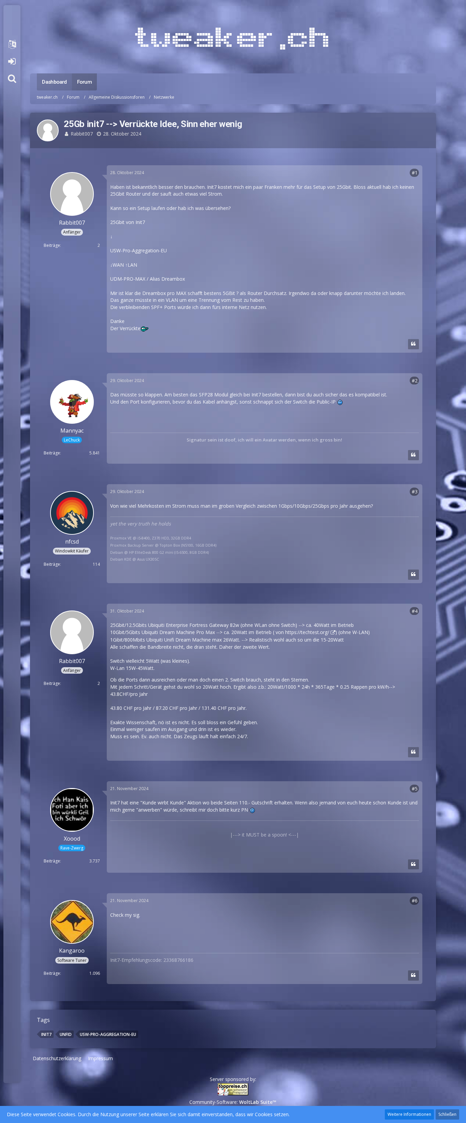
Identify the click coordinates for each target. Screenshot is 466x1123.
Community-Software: (232, 1102)
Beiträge (52, 245)
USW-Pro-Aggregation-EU (108, 1034)
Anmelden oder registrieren (11, 61)
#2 (415, 380)
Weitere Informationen (409, 1114)
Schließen (447, 1114)
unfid (66, 1034)
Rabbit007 (82, 133)
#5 (415, 788)
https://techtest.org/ (307, 632)
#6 (415, 900)
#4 (415, 611)
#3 (415, 491)
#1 (415, 172)
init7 (46, 1034)
